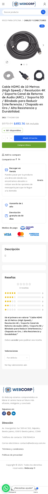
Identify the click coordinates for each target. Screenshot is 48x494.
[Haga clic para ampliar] (7, 62)
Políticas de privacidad (12, 454)
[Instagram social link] (9, 413)
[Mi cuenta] (44, 4)
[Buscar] (43, 12)
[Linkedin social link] (19, 159)
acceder (15, 340)
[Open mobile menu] (3, 4)
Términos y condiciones (13, 449)
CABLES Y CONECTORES (35, 20)
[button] (4, 45)
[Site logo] (24, 3)
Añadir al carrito (30, 138)
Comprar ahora (24, 145)
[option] (21, 64)
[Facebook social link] (16, 159)
